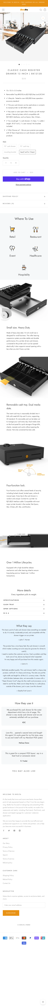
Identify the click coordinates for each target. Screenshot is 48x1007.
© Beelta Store (24, 925)
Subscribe (11, 913)
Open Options (10, 609)
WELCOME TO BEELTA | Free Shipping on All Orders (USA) (24, 3)
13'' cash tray (24, 146)
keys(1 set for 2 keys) (27, 152)
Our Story (6, 843)
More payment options (23, 184)
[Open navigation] (3, 10)
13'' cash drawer (10, 146)
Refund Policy (7, 879)
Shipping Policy (10, 196)
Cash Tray (8, 604)
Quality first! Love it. (25, 691)
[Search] (41, 10)
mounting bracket (10, 152)
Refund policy (7, 862)
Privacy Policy (7, 847)
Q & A (6, 613)
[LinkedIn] (20, 830)
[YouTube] (14, 830)
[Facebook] (3, 830)
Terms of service (8, 859)
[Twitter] (9, 830)
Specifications (11, 600)
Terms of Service (8, 851)
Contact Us (6, 883)
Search (5, 855)
